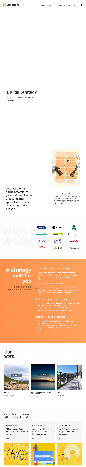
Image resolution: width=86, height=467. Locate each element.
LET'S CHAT (72, 5)
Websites (60, 5)
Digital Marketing (46, 5)
